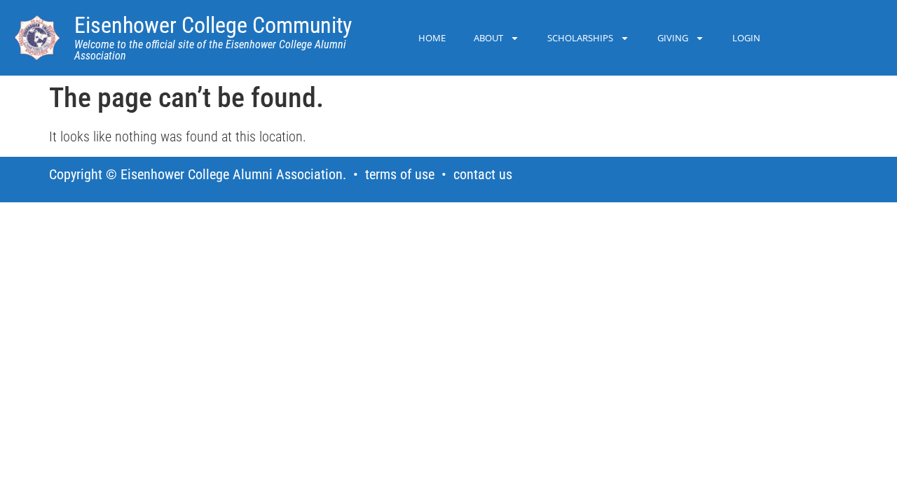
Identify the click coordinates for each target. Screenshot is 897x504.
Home (432, 37)
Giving (672, 37)
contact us (482, 174)
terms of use (399, 174)
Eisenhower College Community (213, 25)
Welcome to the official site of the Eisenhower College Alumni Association (210, 50)
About (488, 37)
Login (746, 37)
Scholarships (580, 37)
